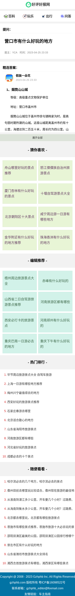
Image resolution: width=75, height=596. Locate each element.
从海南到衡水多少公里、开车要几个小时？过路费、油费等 (38, 508)
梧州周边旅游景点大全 (19, 280)
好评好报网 (41, 5)
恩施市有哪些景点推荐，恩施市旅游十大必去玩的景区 (38, 526)
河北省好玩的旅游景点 (21, 447)
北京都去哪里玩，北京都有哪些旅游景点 (33, 517)
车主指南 (45, 594)
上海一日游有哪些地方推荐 (24, 383)
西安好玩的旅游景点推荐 (23, 402)
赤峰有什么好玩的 (55, 281)
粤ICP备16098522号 (52, 582)
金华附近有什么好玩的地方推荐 (19, 240)
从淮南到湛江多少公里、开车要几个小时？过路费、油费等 (38, 499)
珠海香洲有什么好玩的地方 (55, 240)
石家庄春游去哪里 (19, 411)
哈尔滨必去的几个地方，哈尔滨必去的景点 (35, 481)
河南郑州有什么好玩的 (55, 323)
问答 (68, 16)
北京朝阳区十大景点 (19, 217)
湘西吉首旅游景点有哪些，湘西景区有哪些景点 (37, 563)
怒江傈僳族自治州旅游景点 (55, 170)
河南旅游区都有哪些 (55, 302)
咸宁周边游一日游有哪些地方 (55, 216)
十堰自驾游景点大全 (55, 193)
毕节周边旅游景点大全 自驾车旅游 (29, 374)
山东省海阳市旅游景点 (21, 429)
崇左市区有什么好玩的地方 (24, 545)
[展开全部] (37, 10)
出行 (49, 16)
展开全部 (37, 137)
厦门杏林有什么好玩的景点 (19, 193)
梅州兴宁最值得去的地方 (23, 392)
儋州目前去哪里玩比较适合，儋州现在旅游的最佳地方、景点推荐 (38, 490)
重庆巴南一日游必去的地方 (19, 343)
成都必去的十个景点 (20, 456)
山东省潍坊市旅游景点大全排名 (27, 554)
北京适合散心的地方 (20, 420)
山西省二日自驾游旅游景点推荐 (19, 302)
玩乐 (30, 16)
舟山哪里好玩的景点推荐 (19, 170)
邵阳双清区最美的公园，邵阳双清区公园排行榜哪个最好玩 (38, 536)
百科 (11, 16)
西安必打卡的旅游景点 (19, 323)
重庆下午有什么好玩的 (55, 343)
